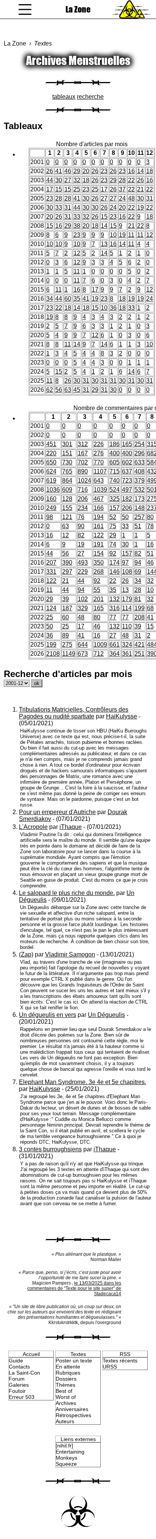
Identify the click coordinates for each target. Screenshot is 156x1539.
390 (67, 562)
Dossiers (66, 1379)
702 (83, 462)
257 (139, 517)
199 (139, 608)
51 (137, 526)
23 (104, 171)
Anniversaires (72, 1409)
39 (65, 599)
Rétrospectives (73, 1415)
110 (127, 626)
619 (51, 480)
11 (131, 235)
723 (127, 480)
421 (139, 644)
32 (76, 180)
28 (122, 180)
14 (140, 171)
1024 (84, 480)
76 (81, 517)
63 (67, 390)
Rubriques (68, 1373)
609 (67, 489)
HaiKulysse (121, 716)
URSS (110, 1367)
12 (149, 235)
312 (83, 444)
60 (67, 298)
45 (76, 390)
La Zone (78, 9)
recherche (90, 96)
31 (149, 198)
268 (99, 571)
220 (51, 453)
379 (139, 480)
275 (67, 644)
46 (67, 171)
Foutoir (17, 1391)
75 (112, 526)
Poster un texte (74, 1360)
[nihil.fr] (64, 1446)
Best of (64, 1391)
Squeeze (66, 1464)
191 (99, 544)
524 (114, 489)
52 (112, 517)
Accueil (31, 1354)
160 (51, 499)
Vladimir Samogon (70, 954)
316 (114, 608)
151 (67, 453)
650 (51, 462)
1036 (53, 489)
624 (51, 471)
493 (83, 562)
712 (99, 653)
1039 (100, 489)
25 (76, 189)
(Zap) (26, 954)
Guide (16, 1360)
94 (137, 562)
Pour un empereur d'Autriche (57, 812)
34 (49, 298)
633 (139, 462)
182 (127, 499)
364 (114, 653)
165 (127, 444)
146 (114, 571)
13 (104, 244)
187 (67, 608)
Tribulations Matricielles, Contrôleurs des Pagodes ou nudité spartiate (73, 713)
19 (140, 207)
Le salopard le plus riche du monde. (67, 893)
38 (76, 226)
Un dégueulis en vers (47, 1015)
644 (83, 644)
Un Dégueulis (106, 1015)
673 (83, 653)
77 (112, 617)
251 (139, 653)
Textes (43, 43)
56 (58, 390)
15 (58, 189)
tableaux (63, 96)
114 (127, 608)
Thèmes (65, 1385)
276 (99, 453)
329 (83, 608)
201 (99, 599)
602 (127, 462)
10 (113, 235)
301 (67, 444)
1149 (68, 653)
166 (99, 508)
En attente (68, 1367)
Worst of (66, 1397)
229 (83, 571)
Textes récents (120, 1360)
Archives (66, 1403)
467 (99, 499)
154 (99, 553)
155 (67, 508)
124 (51, 608)
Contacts (19, 1367)
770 (99, 462)
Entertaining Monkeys (70, 1455)
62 (49, 390)
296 (139, 453)
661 (114, 644)
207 (51, 562)
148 (139, 508)
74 (112, 544)
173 (139, 499)
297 (67, 571)
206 (83, 499)
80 (150, 517)
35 (76, 298)
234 (83, 508)
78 (150, 526)
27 (67, 180)
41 (58, 171)
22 (131, 180)
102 (83, 599)
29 (76, 171)
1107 (100, 471)
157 (114, 508)
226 (99, 444)
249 (51, 508)
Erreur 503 (21, 1397)
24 (122, 198)
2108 (53, 653)
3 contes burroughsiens (50, 1149)
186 (114, 444)
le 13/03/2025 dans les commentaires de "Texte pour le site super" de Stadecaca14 (74, 1288)
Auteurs (65, 1421)
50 (125, 517)
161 (99, 526)
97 (125, 562)
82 (81, 535)
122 (99, 535)
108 (127, 571)
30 (58, 180)
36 (113, 308)
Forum (17, 1379)
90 (81, 526)
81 (137, 599)
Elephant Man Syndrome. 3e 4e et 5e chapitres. (82, 1082)
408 (139, 471)
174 (114, 562)
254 (139, 444)
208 (139, 617)
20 (86, 171)
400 (114, 453)
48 (131, 198)
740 (114, 480)
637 (127, 471)
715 (114, 471)
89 (65, 635)
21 (140, 189)
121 (67, 517)
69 (137, 571)
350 (99, 562)
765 (67, 471)
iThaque (70, 827)
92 (112, 553)
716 (83, 489)
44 (49, 180)
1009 (100, 644)
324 (127, 644)
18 (149, 171)
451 (51, 444)
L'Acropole (33, 827)
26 (49, 171)
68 (150, 608)
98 (49, 517)
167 (83, 453)
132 (114, 599)
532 (139, 489)
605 (114, 462)
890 (83, 471)
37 (122, 189)
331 (51, 571)
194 (99, 517)
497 (127, 489)
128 (67, 499)
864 (67, 480)
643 (99, 480)
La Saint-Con (24, 1373)
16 (131, 171)
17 (49, 189)
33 (58, 207)
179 (127, 599)
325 (114, 499)
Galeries (19, 1385)
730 (67, 462)
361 (127, 653)
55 (97, 590)
